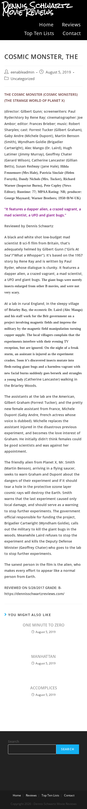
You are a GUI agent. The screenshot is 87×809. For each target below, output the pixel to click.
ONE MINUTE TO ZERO (44, 625)
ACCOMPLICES (43, 688)
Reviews (71, 24)
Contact (72, 33)
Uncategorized (23, 78)
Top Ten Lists (39, 33)
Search (13, 741)
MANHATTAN (43, 656)
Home (46, 24)
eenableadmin (22, 72)
